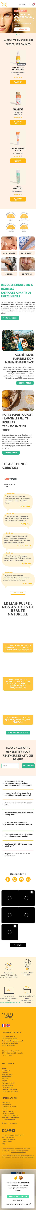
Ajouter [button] (18, 82)
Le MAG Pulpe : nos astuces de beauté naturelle (18, 609)
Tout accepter (18, 1196)
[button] (2, 19)
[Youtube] (21, 879)
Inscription (28, 766)
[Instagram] (14, 879)
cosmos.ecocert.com (28, 1157)
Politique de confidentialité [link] (18, 1204)
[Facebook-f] (7, 879)
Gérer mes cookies (10, 1123)
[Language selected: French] (17, 1025)
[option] (8, 1025)
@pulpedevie (18, 874)
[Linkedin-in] (28, 879)
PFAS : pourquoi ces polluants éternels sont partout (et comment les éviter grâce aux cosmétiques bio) (18, 684)
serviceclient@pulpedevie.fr (10, 1003)
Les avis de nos (14, 466)
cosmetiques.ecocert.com (18, 1152)
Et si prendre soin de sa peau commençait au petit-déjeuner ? (18, 720)
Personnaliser (18, 1200)
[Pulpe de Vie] (4, 4)
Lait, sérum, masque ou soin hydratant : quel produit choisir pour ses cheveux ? (18, 648)
